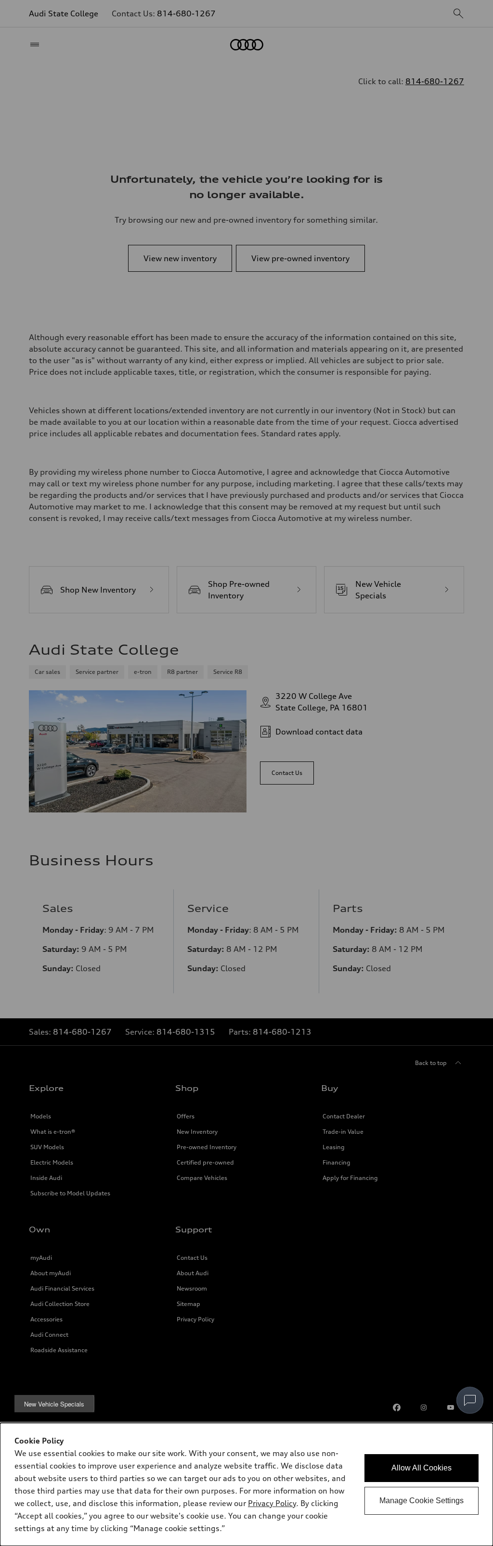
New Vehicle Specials (54, 1403)
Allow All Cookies (421, 1468)
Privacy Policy (272, 1503)
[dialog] (246, 1484)
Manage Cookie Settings (421, 1500)
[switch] (469, 1400)
